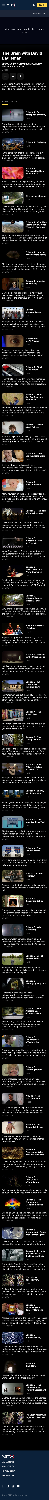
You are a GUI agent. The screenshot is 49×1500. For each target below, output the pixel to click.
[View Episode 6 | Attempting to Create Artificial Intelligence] (12, 1233)
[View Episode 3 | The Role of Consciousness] (12, 514)
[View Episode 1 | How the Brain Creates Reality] (12, 255)
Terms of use (8, 1475)
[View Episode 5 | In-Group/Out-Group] (12, 1127)
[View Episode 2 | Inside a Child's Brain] (12, 427)
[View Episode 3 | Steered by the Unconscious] (12, 657)
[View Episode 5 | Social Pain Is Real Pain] (12, 959)
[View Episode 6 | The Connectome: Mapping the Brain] (12, 1204)
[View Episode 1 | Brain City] (12, 144)
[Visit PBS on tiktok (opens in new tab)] (8, 1486)
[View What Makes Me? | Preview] (12, 341)
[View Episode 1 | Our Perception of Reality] (12, 115)
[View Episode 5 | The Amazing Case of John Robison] (12, 1013)
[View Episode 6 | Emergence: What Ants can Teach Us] (12, 1153)
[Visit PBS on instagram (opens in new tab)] (13, 1486)
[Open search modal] (34, 5)
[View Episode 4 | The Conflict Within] (12, 851)
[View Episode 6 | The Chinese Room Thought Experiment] (12, 1389)
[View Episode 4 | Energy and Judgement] (12, 794)
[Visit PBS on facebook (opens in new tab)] (3, 1486)
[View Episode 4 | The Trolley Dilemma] (12, 740)
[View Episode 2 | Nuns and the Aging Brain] (12, 456)
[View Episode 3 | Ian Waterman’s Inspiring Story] (12, 686)
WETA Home (8, 1462)
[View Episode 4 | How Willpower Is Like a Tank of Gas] (12, 769)
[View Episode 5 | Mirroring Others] (12, 1070)
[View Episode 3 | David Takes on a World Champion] (12, 571)
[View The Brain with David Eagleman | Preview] (12, 1418)
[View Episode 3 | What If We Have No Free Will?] (12, 542)
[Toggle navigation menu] (3, 5)
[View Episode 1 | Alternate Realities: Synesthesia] (12, 173)
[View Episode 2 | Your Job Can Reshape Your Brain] (12, 399)
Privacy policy (8, 1471)
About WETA (8, 1466)
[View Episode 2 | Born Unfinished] (12, 485)
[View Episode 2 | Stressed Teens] (12, 313)
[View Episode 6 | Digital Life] (12, 1367)
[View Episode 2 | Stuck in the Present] (12, 370)
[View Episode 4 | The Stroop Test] (12, 715)
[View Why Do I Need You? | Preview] (12, 1099)
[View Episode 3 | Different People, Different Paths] (12, 600)
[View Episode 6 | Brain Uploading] (12, 1338)
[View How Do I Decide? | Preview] (12, 876)
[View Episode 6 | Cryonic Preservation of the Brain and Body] (12, 1255)
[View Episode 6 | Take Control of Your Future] (12, 1181)
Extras (5, 101)
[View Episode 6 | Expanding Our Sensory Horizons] (12, 1309)
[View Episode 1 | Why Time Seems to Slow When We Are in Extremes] (12, 226)
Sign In (42, 5)
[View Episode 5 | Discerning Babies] (12, 901)
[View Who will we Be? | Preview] (12, 1280)
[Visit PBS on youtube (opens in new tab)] (18, 1486)
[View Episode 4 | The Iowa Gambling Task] (12, 822)
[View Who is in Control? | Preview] (12, 629)
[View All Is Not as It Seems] (12, 198)
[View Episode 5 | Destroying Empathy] (12, 984)
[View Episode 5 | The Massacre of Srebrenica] (12, 1041)
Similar (14, 101)
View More (6, 132)
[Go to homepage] (11, 5)
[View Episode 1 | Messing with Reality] (12, 284)
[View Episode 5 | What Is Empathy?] (12, 930)
